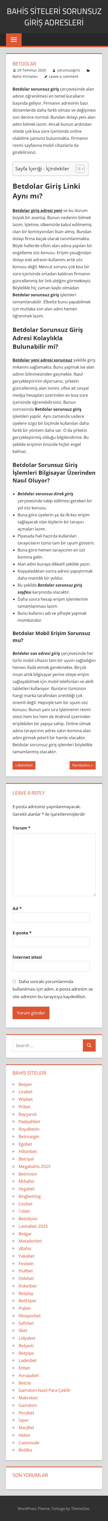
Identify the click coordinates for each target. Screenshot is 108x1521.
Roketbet (28, 1286)
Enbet (24, 1368)
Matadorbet (30, 1241)
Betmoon (28, 1174)
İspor (24, 1420)
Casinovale (29, 1442)
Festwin (26, 1263)
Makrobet (28, 1398)
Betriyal (26, 1159)
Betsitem (25, 766)
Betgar (25, 1233)
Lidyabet (27, 1338)
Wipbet (26, 1099)
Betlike (25, 1450)
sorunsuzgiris (68, 70)
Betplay (26, 1293)
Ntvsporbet (30, 1316)
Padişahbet (29, 1121)
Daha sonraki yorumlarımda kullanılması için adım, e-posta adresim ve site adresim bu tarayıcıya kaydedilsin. (53, 989)
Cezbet (25, 1204)
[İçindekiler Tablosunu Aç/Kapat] (77, 169)
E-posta (22, 933)
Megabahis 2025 (35, 1166)
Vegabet (27, 1189)
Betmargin (29, 1136)
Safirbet (26, 1323)
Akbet (24, 1435)
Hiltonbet (28, 1151)
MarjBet (26, 1427)
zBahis (25, 1248)
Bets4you (28, 1218)
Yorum (21, 828)
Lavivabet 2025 (33, 1226)
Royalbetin (29, 1129)
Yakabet (26, 1256)
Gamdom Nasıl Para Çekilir (45, 1390)
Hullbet (26, 1271)
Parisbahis (81, 766)
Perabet (26, 1413)
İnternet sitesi (27, 957)
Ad (17, 908)
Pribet (24, 1107)
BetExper (28, 1300)
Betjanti (26, 1345)
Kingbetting (30, 1196)
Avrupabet (29, 1375)
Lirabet (25, 1091)
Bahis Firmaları (25, 76)
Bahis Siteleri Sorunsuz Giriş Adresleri (54, 16)
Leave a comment (63, 76)
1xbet (24, 1211)
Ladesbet (28, 1360)
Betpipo (26, 1353)
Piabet (25, 1308)
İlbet (23, 1330)
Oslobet (26, 1278)
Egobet (25, 1144)
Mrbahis (26, 1181)
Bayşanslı (28, 1114)
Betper (25, 1084)
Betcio (25, 1383)
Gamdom (28, 1405)
